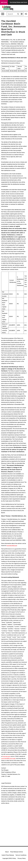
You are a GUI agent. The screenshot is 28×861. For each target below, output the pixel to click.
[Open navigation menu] (2, 13)
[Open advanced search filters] (21, 14)
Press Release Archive (16, 852)
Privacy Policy (22, 858)
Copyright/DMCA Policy (9, 858)
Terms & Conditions (20, 855)
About (7, 852)
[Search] (18, 14)
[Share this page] (26, 13)
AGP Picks (4, 2)
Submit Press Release (8, 855)
